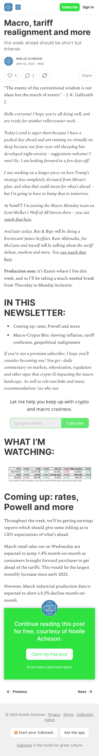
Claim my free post (49, 654)
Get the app (74, 732)
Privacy (54, 714)
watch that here (17, 219)
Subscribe (70, 7)
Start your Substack (36, 732)
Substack (24, 745)
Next (82, 691)
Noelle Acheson (29, 58)
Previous (20, 691)
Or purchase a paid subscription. (49, 667)
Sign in (88, 7)
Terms (68, 714)
